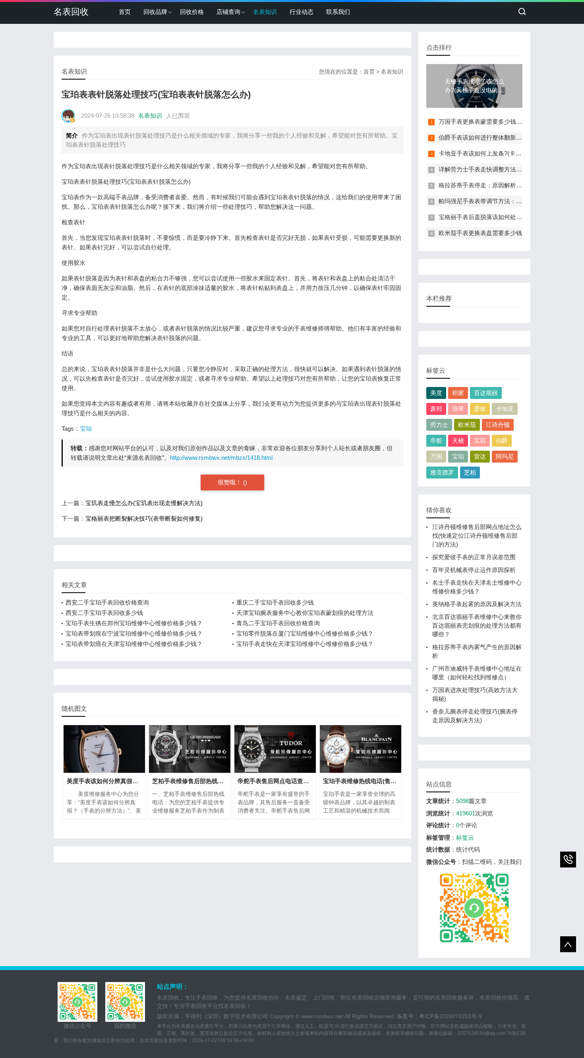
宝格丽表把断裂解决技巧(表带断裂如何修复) (144, 518)
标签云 (465, 837)
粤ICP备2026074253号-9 (450, 1016)
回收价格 (192, 11)
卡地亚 (505, 408)
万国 (436, 456)
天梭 (458, 440)
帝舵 (436, 440)
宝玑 (480, 440)
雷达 (480, 456)
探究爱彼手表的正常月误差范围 (474, 557)
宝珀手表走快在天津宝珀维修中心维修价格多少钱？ (304, 643)
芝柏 (470, 472)
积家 (458, 392)
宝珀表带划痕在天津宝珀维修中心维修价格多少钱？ (134, 643)
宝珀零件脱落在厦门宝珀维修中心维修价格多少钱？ (304, 633)
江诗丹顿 (498, 424)
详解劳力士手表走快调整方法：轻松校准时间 (498, 169)
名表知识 (265, 11)
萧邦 (436, 408)
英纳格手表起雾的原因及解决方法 (477, 604)
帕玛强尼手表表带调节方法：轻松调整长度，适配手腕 (510, 201)
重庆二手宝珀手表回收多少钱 (275, 602)
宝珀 (86, 428)
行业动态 (301, 11)
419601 (465, 813)
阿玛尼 (505, 456)
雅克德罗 (442, 472)
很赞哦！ (230, 482)
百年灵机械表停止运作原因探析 (474, 569)
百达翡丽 (486, 392)
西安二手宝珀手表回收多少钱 (104, 612)
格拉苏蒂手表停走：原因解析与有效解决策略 (498, 185)
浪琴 (458, 408)
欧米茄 (467, 424)
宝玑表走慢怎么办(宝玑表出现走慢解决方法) (144, 503)
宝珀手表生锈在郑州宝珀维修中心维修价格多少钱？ (134, 623)
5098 (462, 800)
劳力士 (439, 424)
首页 (125, 11)
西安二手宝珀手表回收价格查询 (107, 602)
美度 (436, 392)
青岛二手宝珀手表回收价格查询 (278, 623)
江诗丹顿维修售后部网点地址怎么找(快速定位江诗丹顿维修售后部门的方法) (477, 535)
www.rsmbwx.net (322, 1016)
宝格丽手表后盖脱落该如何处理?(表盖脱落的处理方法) (511, 217)
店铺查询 (228, 11)
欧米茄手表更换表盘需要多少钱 (480, 232)
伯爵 (502, 440)
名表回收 (71, 12)
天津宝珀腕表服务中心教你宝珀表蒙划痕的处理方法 (304, 612)
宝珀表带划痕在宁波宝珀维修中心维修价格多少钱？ (134, 633)
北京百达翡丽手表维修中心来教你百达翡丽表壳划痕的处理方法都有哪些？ (477, 625)
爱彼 (480, 408)
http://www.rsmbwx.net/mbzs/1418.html (221, 457)
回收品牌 (155, 11)
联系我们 (338, 11)
